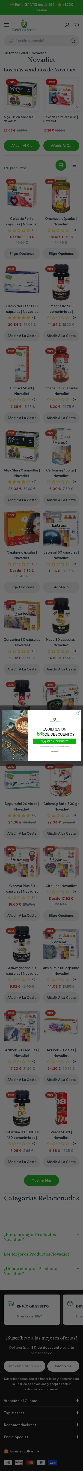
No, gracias (54, 751)
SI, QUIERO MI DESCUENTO (54, 741)
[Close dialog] (78, 712)
